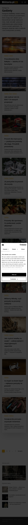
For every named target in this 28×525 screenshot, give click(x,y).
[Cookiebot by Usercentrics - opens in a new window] (20, 245)
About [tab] (23, 249)
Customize (13, 279)
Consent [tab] (5, 249)
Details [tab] (14, 249)
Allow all (14, 274)
